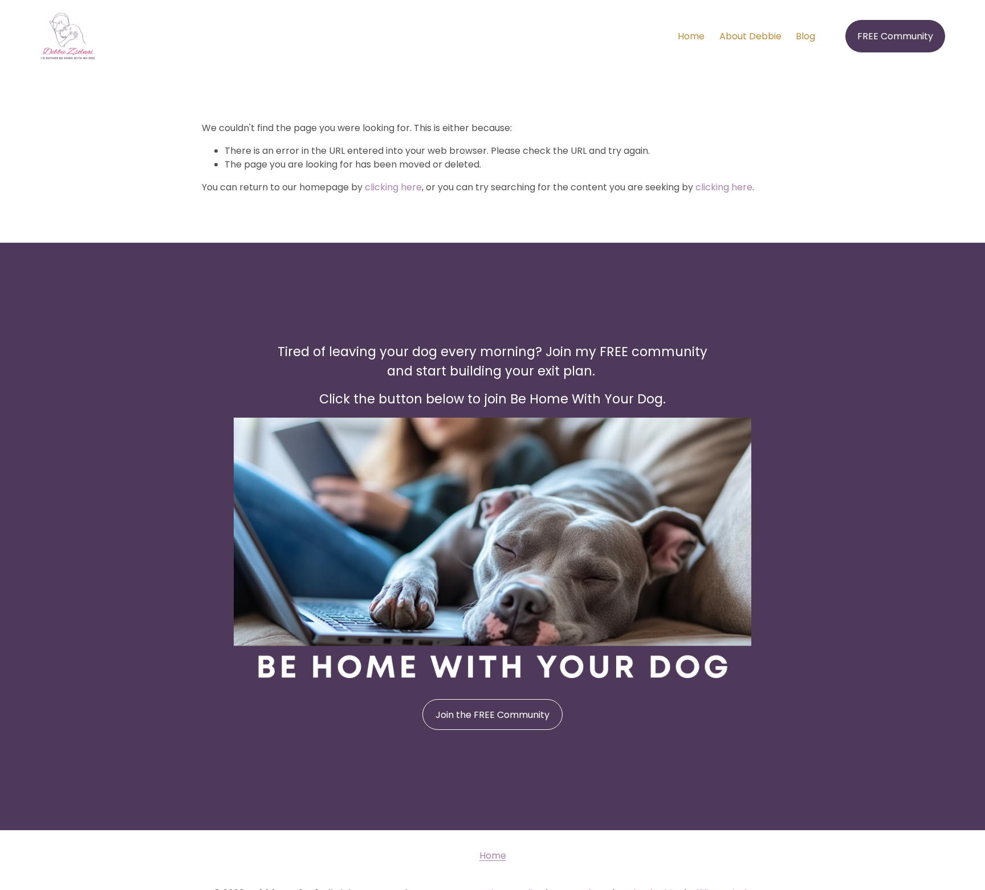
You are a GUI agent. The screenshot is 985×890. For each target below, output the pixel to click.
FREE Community (895, 36)
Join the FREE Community (492, 714)
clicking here (393, 187)
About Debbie (750, 36)
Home (691, 36)
